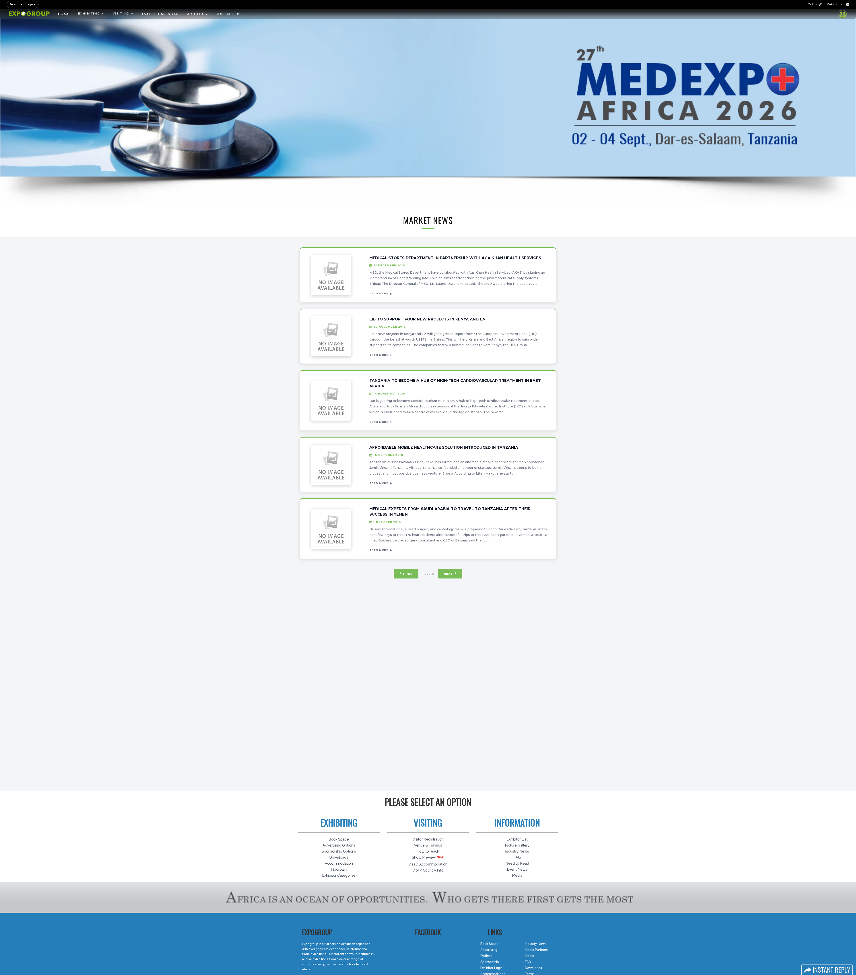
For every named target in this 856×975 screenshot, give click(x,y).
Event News (517, 869)
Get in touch (836, 4)
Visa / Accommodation (427, 864)
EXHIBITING (89, 13)
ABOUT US (197, 14)
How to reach (428, 851)
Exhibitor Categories (339, 875)
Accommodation (339, 863)
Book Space (339, 839)
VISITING (121, 13)
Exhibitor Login (491, 968)
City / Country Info (428, 870)
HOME (63, 14)
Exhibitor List (517, 839)
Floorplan (339, 869)
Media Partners (536, 950)
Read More (378, 293)
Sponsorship (489, 962)
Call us (812, 4)
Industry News (517, 851)
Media (517, 875)
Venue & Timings (428, 845)
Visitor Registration (428, 839)
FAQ (517, 857)
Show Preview (424, 857)
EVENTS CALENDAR (160, 14)
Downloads (338, 857)
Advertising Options (339, 845)
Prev (407, 573)
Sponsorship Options (339, 851)
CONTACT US (228, 14)
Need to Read (517, 863)
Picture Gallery (517, 845)
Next (448, 573)
